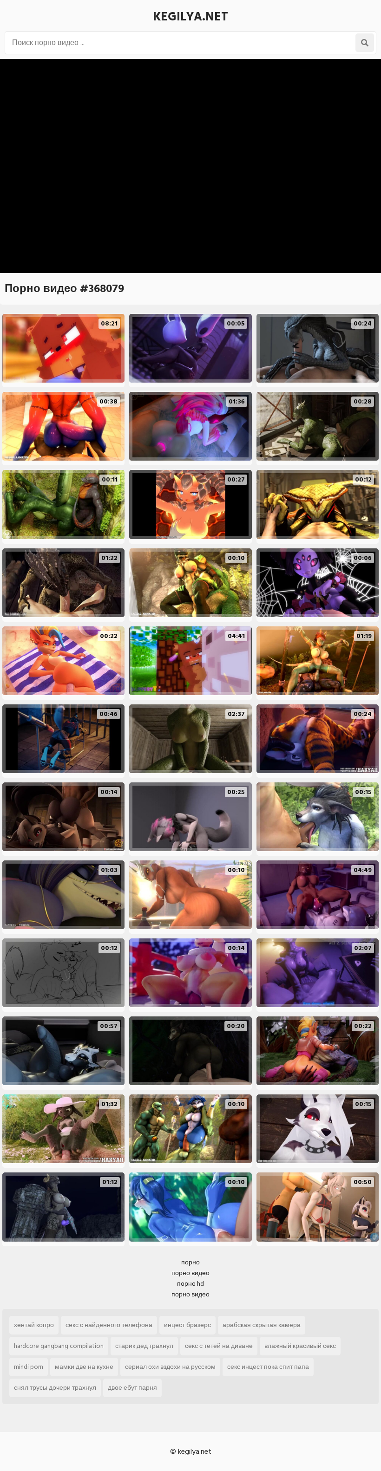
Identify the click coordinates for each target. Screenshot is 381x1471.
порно (190, 1262)
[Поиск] (364, 42)
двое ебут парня (132, 1387)
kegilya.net (190, 16)
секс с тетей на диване (219, 1346)
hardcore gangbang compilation (59, 1346)
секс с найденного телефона (109, 1325)
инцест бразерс (187, 1325)
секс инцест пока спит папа (268, 1366)
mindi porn (28, 1366)
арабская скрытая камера (262, 1325)
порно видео (190, 1273)
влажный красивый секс (300, 1346)
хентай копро (34, 1325)
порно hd (190, 1283)
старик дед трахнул (144, 1346)
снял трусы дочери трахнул (55, 1387)
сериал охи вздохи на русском (170, 1366)
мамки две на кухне (84, 1366)
